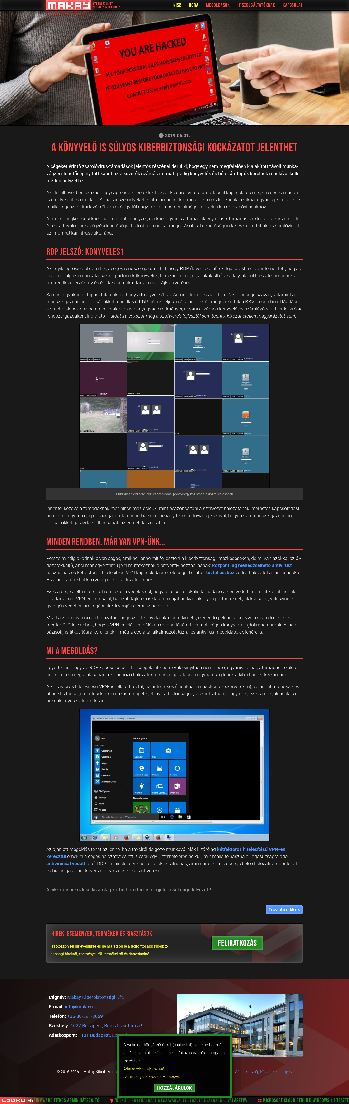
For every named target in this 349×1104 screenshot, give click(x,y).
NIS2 (177, 5)
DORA (193, 5)
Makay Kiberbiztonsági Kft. (95, 997)
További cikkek (284, 909)
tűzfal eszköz (220, 572)
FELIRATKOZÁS (237, 943)
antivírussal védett (65, 863)
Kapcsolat (293, 5)
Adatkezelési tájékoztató (143, 1069)
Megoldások (218, 5)
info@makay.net (82, 1007)
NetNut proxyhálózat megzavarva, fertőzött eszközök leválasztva (160, 1100)
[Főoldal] (68, 5)
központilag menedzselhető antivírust (252, 565)
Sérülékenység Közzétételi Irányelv (152, 1077)
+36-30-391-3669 (85, 1016)
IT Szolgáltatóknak (256, 5)
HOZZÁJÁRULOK (174, 1088)
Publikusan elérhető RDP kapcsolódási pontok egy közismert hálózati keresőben (174, 494)
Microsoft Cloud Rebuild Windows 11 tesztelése (289, 1100)
